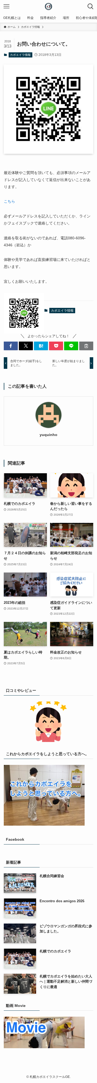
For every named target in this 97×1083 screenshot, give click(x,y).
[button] (11, 346)
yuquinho (48, 434)
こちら (9, 201)
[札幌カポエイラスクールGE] (48, 6)
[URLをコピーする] (86, 346)
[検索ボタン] (90, 6)
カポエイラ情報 (20, 54)
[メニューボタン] (6, 6)
